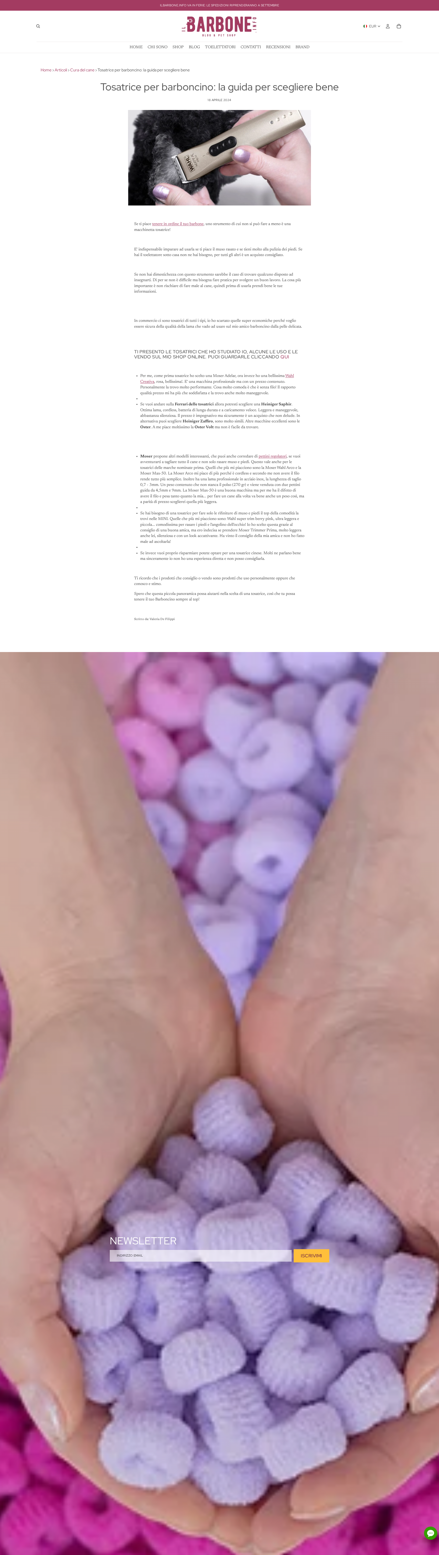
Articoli (61, 70)
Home (46, 70)
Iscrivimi (311, 1256)
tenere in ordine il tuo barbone (177, 224)
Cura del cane (82, 70)
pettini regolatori (273, 456)
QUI (284, 357)
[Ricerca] (38, 26)
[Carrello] (398, 26)
